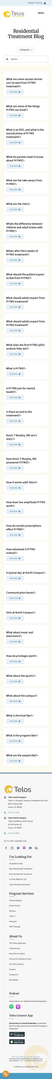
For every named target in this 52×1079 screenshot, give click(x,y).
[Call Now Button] (5, 1074)
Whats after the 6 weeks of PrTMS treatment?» (22, 253)
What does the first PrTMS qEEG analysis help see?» (25, 347)
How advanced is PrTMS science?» (20, 551)
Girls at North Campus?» (20, 612)
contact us (22, 1061)
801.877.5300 (13, 812)
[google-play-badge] (17, 1032)
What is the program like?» (22, 735)
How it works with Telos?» (22, 482)
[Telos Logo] (18, 785)
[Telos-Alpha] (14, 11)
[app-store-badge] (17, 1040)
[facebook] (6, 848)
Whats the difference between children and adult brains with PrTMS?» (24, 227)
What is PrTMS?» (16, 368)
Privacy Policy (35, 1057)
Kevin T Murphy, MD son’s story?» (21, 437)
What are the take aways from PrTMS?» (24, 182)
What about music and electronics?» (19, 634)
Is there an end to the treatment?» (19, 414)
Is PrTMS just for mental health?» (20, 390)
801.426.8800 (13, 833)
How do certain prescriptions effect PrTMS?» (23, 527)
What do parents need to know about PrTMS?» (24, 159)
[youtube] (30, 848)
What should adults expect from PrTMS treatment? (25, 300)
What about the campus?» (21, 696)
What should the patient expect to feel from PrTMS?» (25, 276)
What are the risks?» (18, 204)
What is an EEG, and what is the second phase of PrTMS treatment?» (25, 133)
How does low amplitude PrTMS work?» (25, 504)
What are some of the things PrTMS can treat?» (23, 108)
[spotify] (18, 848)
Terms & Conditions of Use (21, 1057)
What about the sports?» (21, 676)
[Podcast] (24, 847)
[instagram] (12, 848)
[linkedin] (36, 848)
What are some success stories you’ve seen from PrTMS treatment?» (24, 82)
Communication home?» (21, 593)
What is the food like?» (19, 716)
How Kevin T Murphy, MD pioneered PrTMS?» (21, 461)
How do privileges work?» (21, 656)
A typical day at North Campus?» (26, 573)
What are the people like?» (22, 755)
